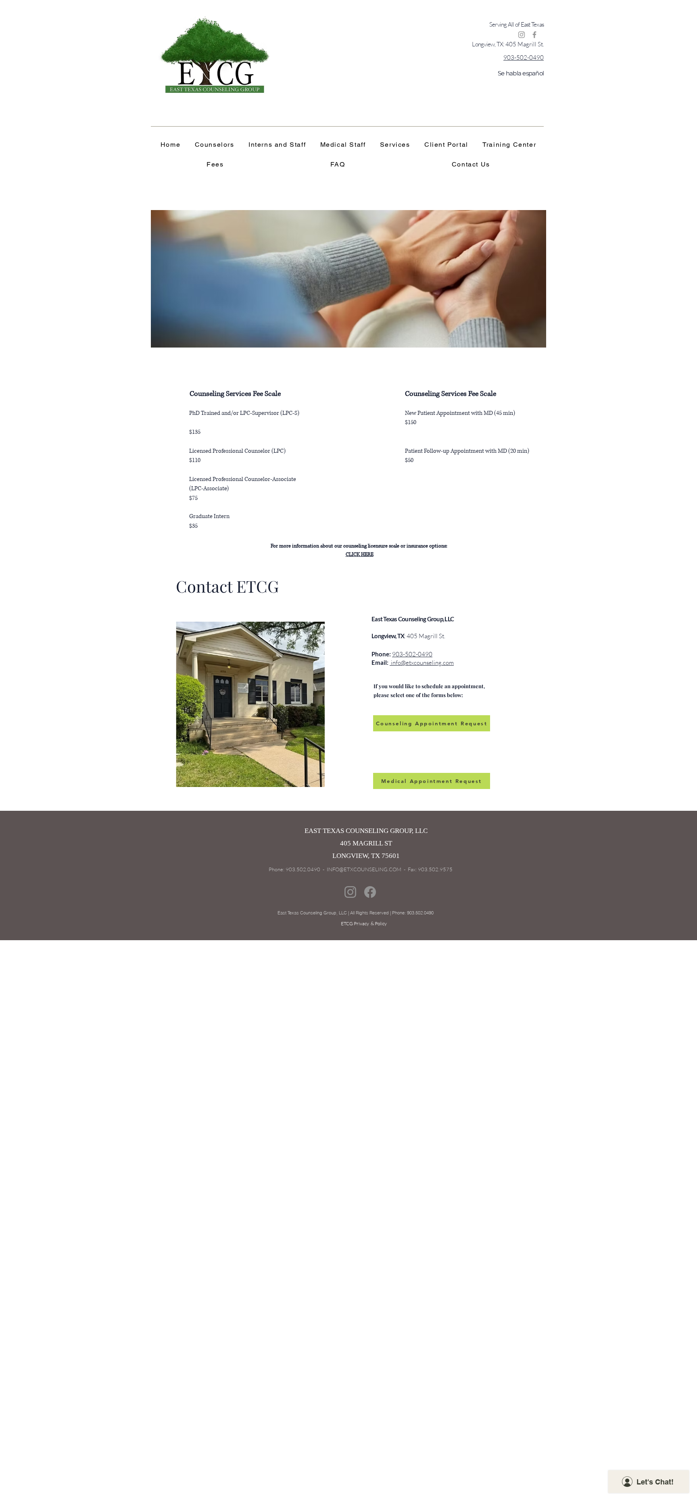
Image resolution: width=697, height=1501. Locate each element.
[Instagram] (521, 34)
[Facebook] (534, 34)
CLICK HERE (360, 554)
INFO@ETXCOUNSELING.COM (364, 869)
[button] (509, 145)
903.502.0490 (303, 869)
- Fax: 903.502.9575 (427, 869)
